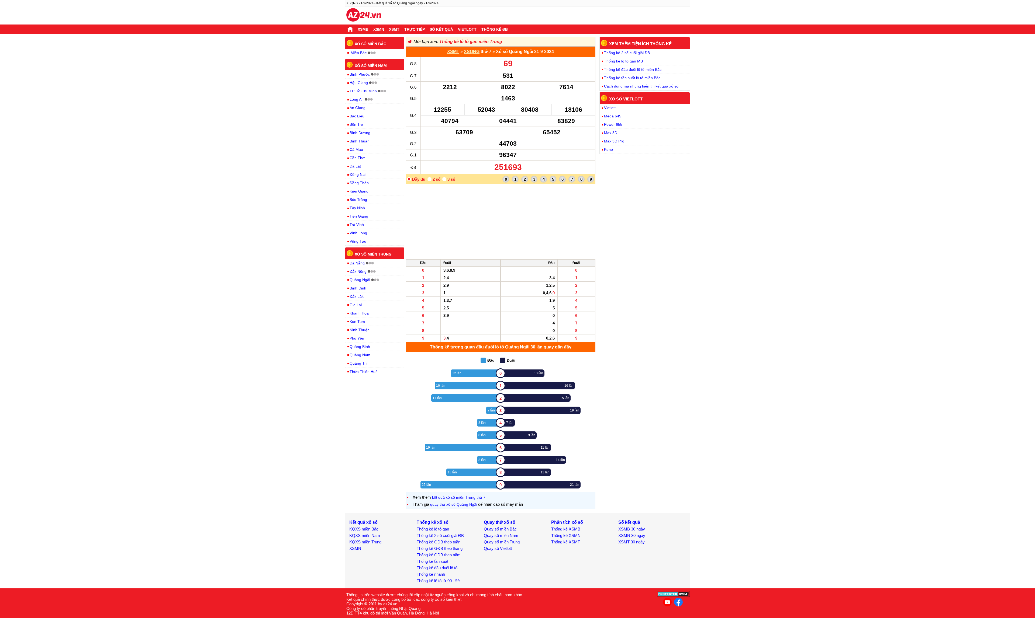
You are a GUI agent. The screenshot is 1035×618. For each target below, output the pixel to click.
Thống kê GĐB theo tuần (438, 542)
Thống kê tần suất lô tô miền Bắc (632, 78)
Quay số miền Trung (502, 542)
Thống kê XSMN (566, 535)
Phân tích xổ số (567, 522)
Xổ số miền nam (371, 65)
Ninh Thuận (360, 330)
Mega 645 (612, 116)
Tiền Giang (359, 216)
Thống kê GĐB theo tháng (440, 548)
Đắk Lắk (357, 296)
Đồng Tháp (359, 183)
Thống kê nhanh (431, 574)
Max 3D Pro (614, 141)
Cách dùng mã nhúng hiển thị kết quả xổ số (641, 86)
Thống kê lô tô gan (433, 529)
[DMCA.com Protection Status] (673, 595)
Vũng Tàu (358, 241)
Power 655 (613, 124)
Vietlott (467, 29)
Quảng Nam (360, 355)
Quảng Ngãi (360, 280)
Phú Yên (357, 338)
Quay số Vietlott (498, 548)
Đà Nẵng (357, 263)
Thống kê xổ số (432, 522)
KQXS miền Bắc (363, 529)
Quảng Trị (358, 363)
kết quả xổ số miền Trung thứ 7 (458, 497)
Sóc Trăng (358, 199)
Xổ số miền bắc (370, 44)
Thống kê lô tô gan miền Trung (470, 41)
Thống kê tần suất (432, 561)
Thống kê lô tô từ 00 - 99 (438, 580)
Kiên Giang (359, 191)
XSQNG (471, 51)
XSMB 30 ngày (631, 529)
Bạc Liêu (357, 116)
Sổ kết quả (441, 29)
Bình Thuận (360, 141)
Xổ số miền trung (373, 254)
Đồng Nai (357, 174)
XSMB (363, 29)
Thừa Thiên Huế (364, 371)
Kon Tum (357, 321)
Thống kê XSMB (565, 529)
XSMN (378, 29)
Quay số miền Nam (501, 535)
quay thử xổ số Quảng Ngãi (453, 504)
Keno (608, 149)
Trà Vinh (357, 224)
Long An (357, 99)
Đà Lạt (355, 166)
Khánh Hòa (359, 313)
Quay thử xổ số (499, 522)
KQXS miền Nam (364, 535)
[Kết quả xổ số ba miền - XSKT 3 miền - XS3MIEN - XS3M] (363, 15)
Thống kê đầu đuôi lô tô (437, 567)
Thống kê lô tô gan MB (623, 61)
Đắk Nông (358, 271)
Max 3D (610, 133)
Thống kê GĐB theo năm (439, 555)
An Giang (357, 108)
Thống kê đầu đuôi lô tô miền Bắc (632, 69)
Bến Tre (356, 124)
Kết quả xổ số (363, 522)
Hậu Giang (359, 83)
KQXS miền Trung (365, 542)
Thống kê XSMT (565, 542)
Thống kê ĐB (494, 29)
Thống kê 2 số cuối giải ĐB (627, 53)
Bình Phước (360, 74)
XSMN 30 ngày (631, 535)
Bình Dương (360, 133)
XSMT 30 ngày (631, 542)
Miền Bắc (359, 53)
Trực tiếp (414, 29)
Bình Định (358, 288)
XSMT (394, 29)
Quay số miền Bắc (500, 529)
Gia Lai (356, 305)
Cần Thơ (357, 158)
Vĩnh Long (358, 233)
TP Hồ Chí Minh (363, 91)
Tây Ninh (357, 208)
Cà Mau (356, 149)
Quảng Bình (360, 346)
